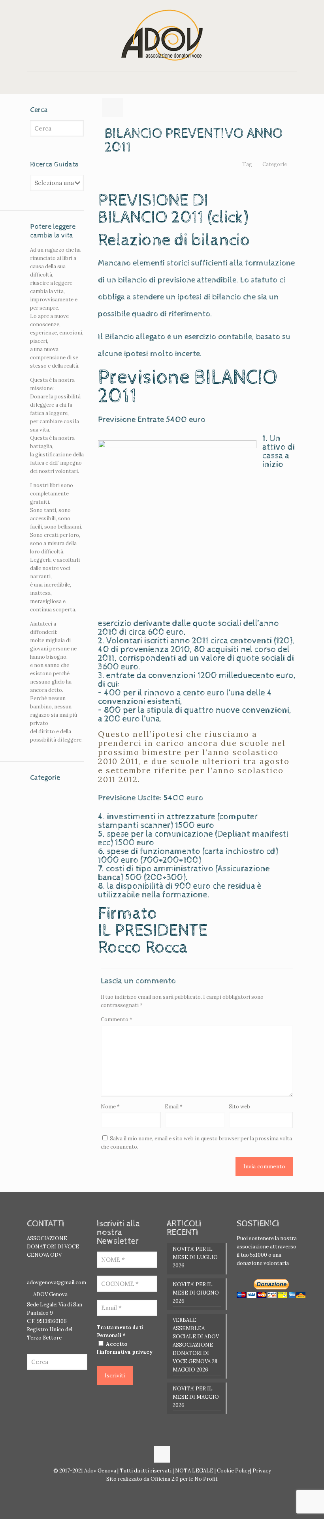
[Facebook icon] (158, 1491)
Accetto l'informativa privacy (125, 1348)
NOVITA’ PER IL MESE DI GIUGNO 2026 (196, 1292)
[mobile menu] (33, 82)
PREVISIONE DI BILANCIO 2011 (153, 209)
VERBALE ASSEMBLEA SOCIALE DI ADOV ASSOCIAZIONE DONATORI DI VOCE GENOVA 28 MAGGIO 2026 (196, 1345)
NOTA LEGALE (193, 1470)
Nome (110, 1106)
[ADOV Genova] (162, 35)
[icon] (166, 1491)
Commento (116, 1019)
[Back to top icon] (162, 1454)
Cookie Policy (233, 1470)
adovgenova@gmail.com (56, 1282)
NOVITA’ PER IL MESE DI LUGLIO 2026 (195, 1257)
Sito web (239, 1106)
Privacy (261, 1470)
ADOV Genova (50, 1294)
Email (174, 1106)
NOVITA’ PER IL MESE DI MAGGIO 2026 (196, 1397)
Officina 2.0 (165, 1479)
